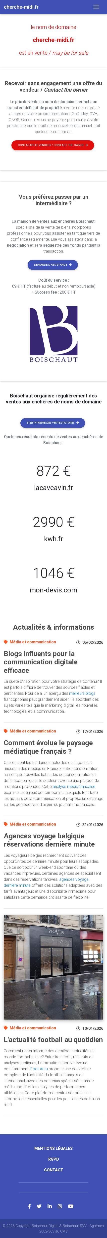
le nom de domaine (53, 27)
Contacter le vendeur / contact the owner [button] (50, 145)
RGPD (53, 1159)
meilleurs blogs (82, 693)
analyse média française (74, 786)
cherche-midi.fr (53, 39)
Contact (53, 1170)
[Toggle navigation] (96, 7)
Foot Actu (39, 1068)
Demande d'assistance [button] (50, 264)
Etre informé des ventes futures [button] (50, 422)
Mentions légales (53, 1148)
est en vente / (53, 53)
